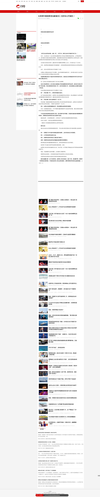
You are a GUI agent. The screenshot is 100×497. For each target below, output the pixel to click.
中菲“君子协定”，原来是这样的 (57, 347)
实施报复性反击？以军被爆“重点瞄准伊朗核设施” (61, 404)
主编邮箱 (50, 491)
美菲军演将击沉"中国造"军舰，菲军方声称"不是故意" (62, 379)
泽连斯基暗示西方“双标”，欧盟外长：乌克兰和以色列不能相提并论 (62, 334)
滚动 (81, 11)
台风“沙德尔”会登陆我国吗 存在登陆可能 (21, 50)
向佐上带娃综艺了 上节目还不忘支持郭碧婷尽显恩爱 (62, 207)
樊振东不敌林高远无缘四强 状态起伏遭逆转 (60, 262)
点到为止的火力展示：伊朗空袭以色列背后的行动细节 (62, 385)
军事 (22, 1)
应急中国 (56, 1)
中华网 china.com (21, 6)
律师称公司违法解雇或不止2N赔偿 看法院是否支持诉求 (48, 479)
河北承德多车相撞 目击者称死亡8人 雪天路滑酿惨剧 (62, 416)
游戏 (32, 1)
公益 (44, 1)
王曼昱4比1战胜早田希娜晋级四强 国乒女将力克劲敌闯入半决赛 (63, 391)
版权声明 (52, 493)
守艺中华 (52, 1)
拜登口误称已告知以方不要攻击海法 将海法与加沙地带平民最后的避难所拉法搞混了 (63, 328)
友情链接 (59, 493)
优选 (47, 1)
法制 (49, 1)
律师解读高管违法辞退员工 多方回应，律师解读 (46, 442)
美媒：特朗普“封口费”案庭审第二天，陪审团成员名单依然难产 (62, 297)
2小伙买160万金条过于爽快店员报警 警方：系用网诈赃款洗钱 (63, 303)
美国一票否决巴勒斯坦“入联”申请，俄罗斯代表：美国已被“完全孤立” (62, 372)
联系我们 (45, 493)
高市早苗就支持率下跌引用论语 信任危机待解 (21, 41)
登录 (82, 1)
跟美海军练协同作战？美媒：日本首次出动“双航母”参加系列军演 (62, 322)
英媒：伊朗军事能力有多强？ (56, 310)
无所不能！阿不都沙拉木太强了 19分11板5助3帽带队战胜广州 (63, 214)
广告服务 (42, 493)
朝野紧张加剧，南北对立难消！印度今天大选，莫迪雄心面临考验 (62, 353)
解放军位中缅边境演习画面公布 (57, 242)
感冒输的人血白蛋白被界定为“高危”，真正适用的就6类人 (63, 360)
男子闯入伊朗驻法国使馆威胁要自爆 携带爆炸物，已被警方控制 (63, 341)
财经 (24, 1)
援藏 (37, 1)
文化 (34, 1)
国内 (18, 11)
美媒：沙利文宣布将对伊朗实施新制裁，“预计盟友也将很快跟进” (63, 316)
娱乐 (27, 1)
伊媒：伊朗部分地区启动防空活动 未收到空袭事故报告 (63, 398)
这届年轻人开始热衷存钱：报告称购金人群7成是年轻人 (63, 283)
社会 (36, 11)
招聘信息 (49, 493)
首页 (17, 1)
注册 (78, 1)
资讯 (19, 1)
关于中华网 (39, 493)
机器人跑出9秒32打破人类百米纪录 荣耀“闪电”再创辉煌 (21, 60)
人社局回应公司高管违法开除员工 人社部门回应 (46, 451)
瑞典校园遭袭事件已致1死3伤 (51, 495)
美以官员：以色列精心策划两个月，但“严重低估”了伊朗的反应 (62, 410)
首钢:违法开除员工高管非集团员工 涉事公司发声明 (47, 432)
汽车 (29, 1)
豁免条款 (55, 493)
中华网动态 (62, 493)
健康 (42, 1)
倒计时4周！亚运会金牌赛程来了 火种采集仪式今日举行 (31, 51)
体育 (45, 11)
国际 (27, 11)
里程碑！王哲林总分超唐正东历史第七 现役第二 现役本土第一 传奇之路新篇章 (63, 366)
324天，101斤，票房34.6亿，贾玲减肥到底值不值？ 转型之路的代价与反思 (63, 255)
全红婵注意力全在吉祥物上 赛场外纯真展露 (60, 220)
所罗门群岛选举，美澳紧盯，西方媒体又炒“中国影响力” (62, 289)
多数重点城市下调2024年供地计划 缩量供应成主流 (62, 276)
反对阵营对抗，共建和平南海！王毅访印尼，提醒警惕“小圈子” (62, 423)
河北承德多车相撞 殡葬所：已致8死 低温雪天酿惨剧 (62, 234)
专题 (54, 11)
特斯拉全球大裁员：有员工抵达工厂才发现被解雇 (47, 470)
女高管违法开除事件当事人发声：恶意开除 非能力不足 (48, 460)
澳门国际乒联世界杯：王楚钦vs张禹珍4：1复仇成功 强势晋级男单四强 (63, 200)
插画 (39, 1)
